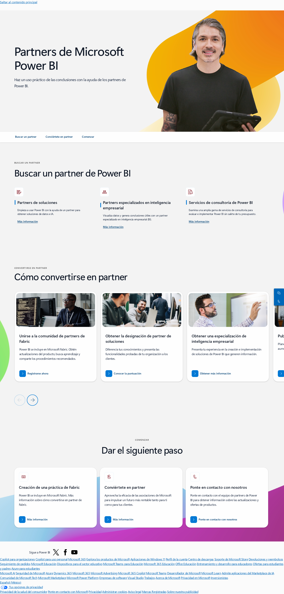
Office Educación (185, 564)
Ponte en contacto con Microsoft (68, 592)
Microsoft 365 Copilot (131, 573)
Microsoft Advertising (104, 573)
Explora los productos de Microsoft (108, 559)
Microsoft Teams (156, 573)
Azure (49, 573)
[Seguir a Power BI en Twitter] (56, 552)
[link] (25, 138)
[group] (55, 336)
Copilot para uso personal (52, 559)
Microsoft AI (7, 573)
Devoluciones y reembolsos (266, 559)
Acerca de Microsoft (168, 578)
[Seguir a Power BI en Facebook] (65, 552)
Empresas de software (113, 578)
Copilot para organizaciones (17, 559)
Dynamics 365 (63, 573)
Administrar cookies (114, 592)
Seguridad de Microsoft (30, 573)
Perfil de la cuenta (177, 559)
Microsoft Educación (43, 564)
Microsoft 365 (77, 559)
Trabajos (149, 578)
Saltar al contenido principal (18, 2)
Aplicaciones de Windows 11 (147, 559)
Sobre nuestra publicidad (182, 592)
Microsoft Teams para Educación (123, 564)
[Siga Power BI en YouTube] (74, 552)
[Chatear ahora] (278, 292)
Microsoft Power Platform (83, 578)
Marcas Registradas (154, 592)
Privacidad (94, 592)
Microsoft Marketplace (52, 578)
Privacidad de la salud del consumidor (23, 592)
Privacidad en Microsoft (195, 578)
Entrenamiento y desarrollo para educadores (224, 564)
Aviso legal (134, 592)
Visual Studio (136, 578)
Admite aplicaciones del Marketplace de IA (248, 573)
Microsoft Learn (211, 573)
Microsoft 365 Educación (159, 564)
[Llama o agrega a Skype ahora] (278, 301)
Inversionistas (219, 578)
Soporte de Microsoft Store (231, 559)
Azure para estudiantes (25, 568)
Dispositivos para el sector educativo (79, 564)
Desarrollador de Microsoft (184, 573)
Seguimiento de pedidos (15, 564)
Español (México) (10, 582)
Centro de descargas (201, 559)
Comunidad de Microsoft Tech (18, 578)
